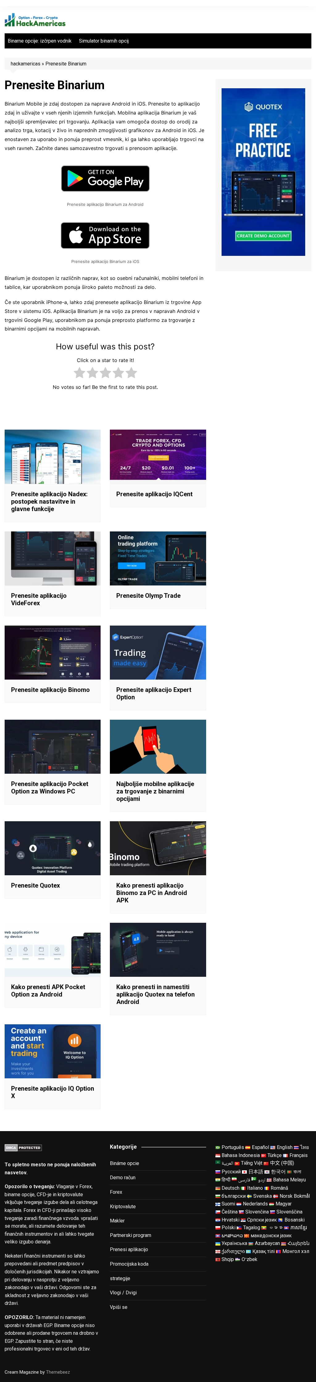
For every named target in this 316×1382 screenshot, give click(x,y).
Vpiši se (118, 1307)
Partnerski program (130, 1235)
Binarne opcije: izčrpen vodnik (40, 41)
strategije (120, 1278)
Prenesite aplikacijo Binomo (50, 689)
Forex (116, 1192)
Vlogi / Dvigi (123, 1293)
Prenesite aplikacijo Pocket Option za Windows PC (49, 787)
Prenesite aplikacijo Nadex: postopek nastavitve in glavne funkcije (49, 501)
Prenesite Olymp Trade (148, 595)
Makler (117, 1221)
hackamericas (25, 64)
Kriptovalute (123, 1206)
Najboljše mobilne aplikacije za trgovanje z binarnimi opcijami (155, 791)
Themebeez (58, 1372)
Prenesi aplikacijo (129, 1249)
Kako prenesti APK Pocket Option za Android (48, 990)
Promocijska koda (129, 1264)
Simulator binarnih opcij (104, 41)
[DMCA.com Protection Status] (23, 1147)
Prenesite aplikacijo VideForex (39, 599)
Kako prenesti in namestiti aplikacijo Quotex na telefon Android (155, 994)
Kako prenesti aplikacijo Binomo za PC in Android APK (151, 893)
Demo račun (122, 1177)
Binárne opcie (124, 1163)
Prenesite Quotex (35, 885)
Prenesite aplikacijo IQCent (154, 494)
